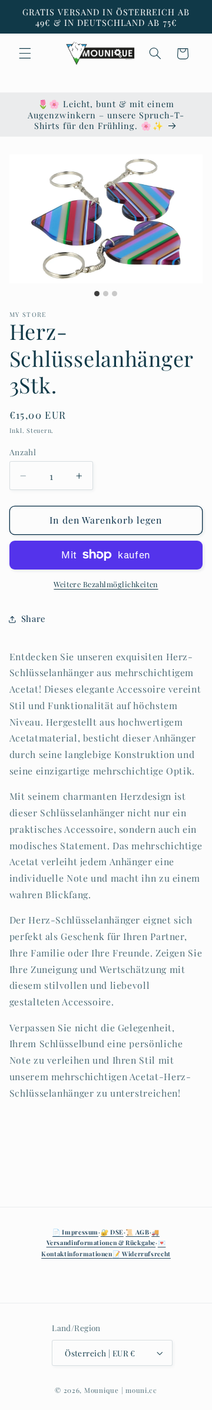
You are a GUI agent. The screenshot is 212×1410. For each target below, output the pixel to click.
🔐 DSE (112, 1232)
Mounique (101, 1390)
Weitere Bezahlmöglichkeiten (106, 584)
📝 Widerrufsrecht (141, 1254)
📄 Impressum (75, 1232)
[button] (24, 53)
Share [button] (33, 618)
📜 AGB (137, 1232)
